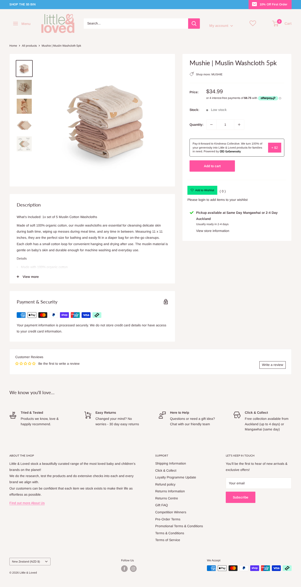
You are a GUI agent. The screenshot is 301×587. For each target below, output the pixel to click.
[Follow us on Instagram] (133, 568)
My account (219, 26)
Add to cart (212, 166)
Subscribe (240, 497)
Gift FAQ (161, 505)
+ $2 (274, 148)
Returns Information (170, 491)
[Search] (194, 23)
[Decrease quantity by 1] (211, 125)
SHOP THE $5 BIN (22, 4)
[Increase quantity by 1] (239, 125)
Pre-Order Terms (167, 519)
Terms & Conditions (169, 533)
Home (13, 45)
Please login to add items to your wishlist (217, 200)
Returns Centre (166, 498)
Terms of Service (167, 540)
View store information (212, 231)
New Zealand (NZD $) (26, 561)
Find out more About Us (27, 503)
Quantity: (196, 124)
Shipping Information (170, 463)
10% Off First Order (273, 4)
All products (29, 45)
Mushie (216, 74)
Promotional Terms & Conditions (179, 526)
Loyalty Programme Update (175, 477)
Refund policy (165, 484)
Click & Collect (165, 470)
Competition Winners (170, 512)
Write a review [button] (272, 365)
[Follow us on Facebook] (124, 568)
